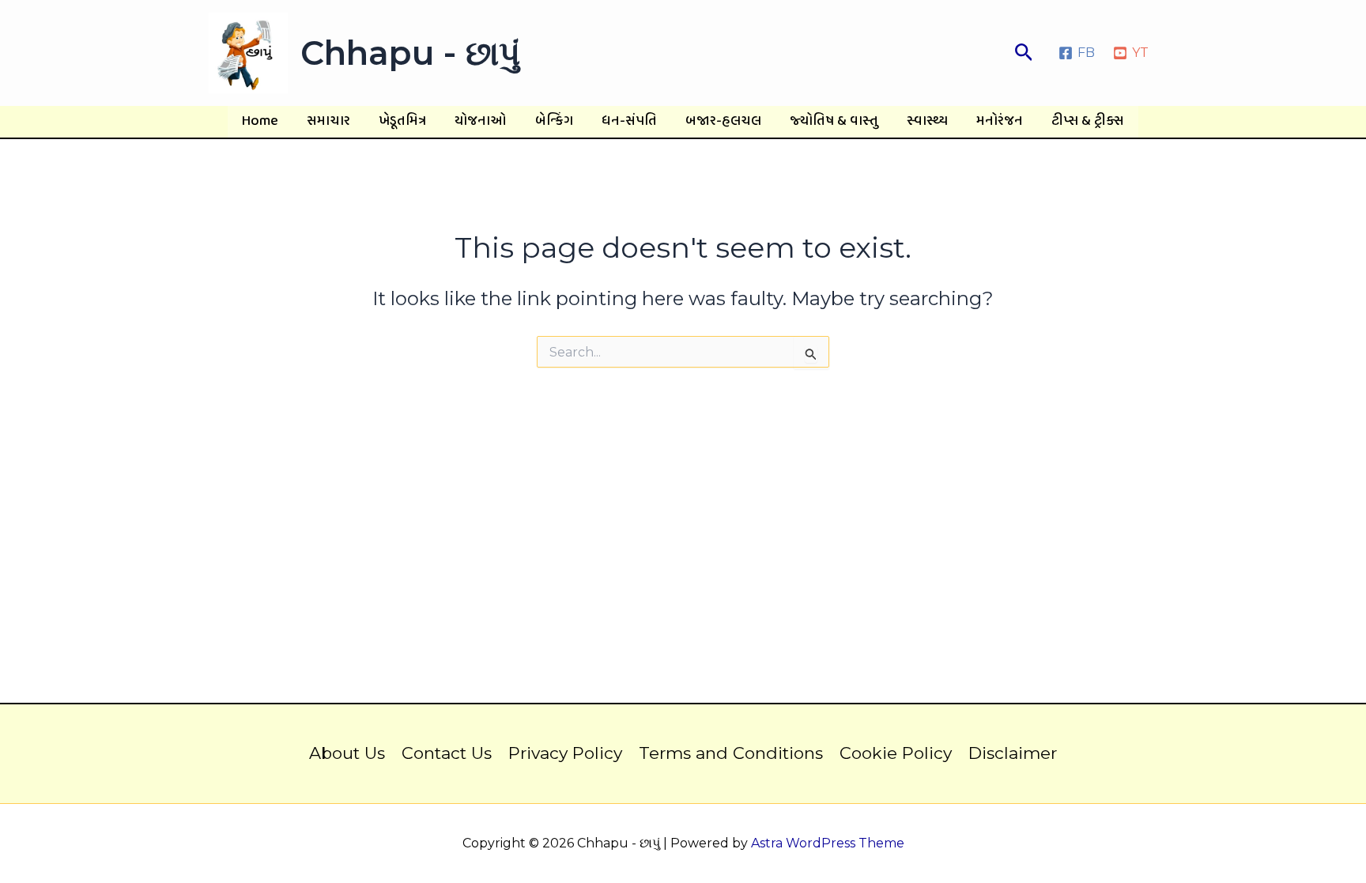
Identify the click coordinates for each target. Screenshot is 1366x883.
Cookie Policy (896, 753)
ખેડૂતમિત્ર (402, 121)
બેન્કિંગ (554, 121)
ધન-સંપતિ (629, 121)
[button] (1024, 53)
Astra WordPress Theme (827, 843)
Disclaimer (1012, 753)
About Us (347, 753)
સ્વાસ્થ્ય (927, 121)
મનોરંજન (999, 121)
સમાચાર (328, 121)
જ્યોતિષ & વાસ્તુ (834, 121)
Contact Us (447, 753)
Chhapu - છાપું (410, 53)
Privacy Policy (565, 753)
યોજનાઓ (481, 121)
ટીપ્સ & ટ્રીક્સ (1087, 121)
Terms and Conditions (731, 753)
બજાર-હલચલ (723, 121)
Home (260, 121)
